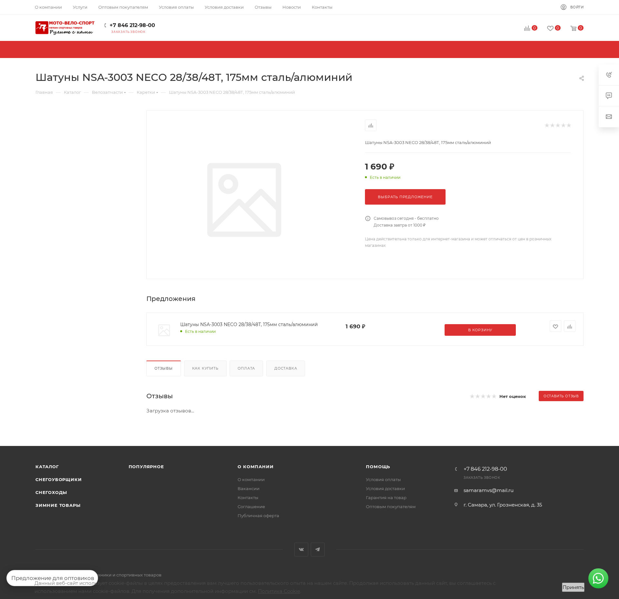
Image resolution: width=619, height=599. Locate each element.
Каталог (47, 466)
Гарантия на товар (386, 497)
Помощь (378, 466)
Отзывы (163, 368)
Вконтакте (301, 549)
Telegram (318, 549)
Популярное (146, 466)
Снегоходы (51, 492)
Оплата (246, 368)
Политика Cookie (279, 591)
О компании (255, 466)
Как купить (205, 368)
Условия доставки (385, 488)
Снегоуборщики (58, 479)
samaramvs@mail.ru (489, 490)
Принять (573, 587)
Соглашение (251, 506)
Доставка (285, 368)
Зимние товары (57, 505)
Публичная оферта (258, 515)
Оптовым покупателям (391, 506)
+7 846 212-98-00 (132, 25)
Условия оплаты (383, 479)
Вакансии (249, 488)
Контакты (248, 497)
